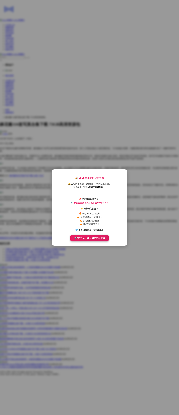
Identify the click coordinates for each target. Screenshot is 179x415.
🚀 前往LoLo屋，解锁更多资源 (89, 238)
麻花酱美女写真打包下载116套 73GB (91, 203)
